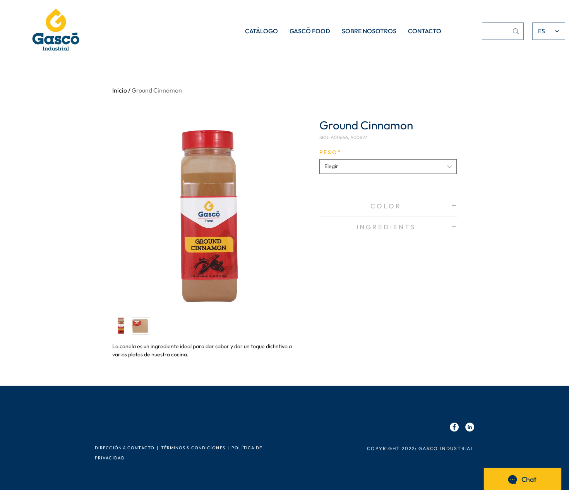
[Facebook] (454, 427)
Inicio (119, 90)
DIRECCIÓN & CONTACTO (124, 447)
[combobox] (388, 166)
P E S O (330, 152)
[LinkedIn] (469, 427)
